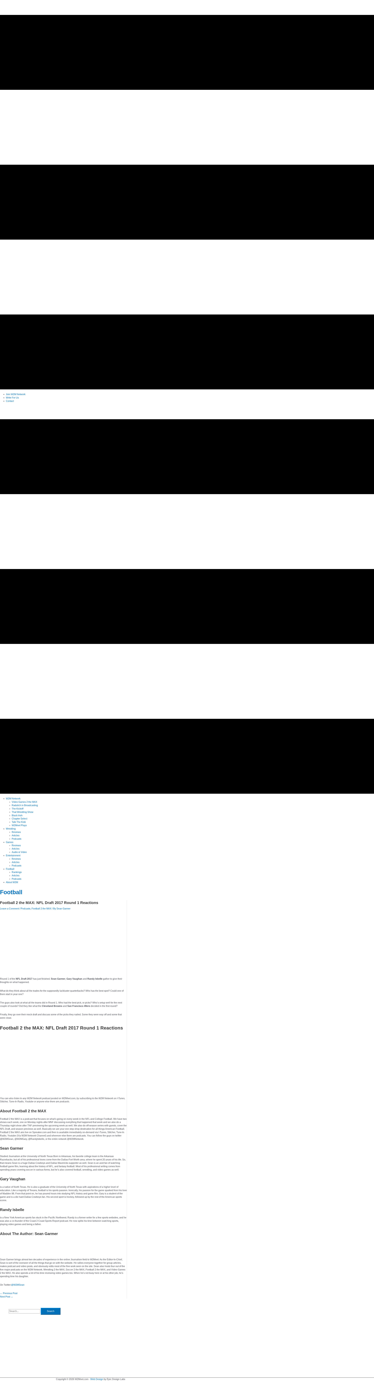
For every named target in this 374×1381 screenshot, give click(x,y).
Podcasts (25, 908)
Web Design (96, 1379)
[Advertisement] (53, 411)
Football (11, 892)
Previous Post (8, 1293)
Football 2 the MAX (41, 908)
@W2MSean (17, 1285)
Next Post (6, 1296)
